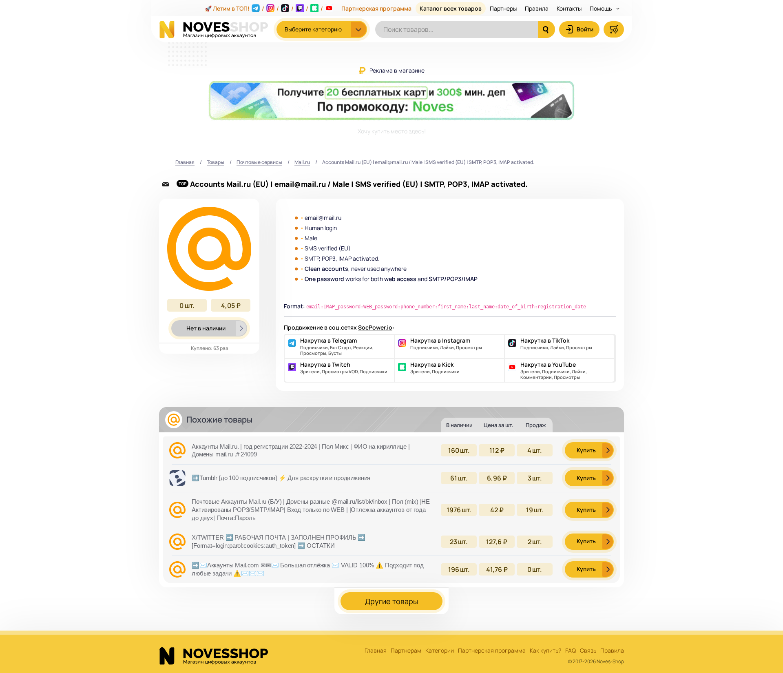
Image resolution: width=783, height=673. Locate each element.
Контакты (569, 8)
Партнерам (406, 650)
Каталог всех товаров (451, 8)
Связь (588, 650)
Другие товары (391, 601)
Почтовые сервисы (259, 162)
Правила (537, 8)
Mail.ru (302, 162)
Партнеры (503, 8)
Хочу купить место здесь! (392, 131)
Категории (439, 650)
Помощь (601, 8)
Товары (215, 162)
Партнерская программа (376, 8)
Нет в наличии (206, 328)
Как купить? (545, 650)
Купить (586, 450)
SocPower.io (375, 327)
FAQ (570, 650)
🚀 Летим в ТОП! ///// (264, 8)
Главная (185, 162)
